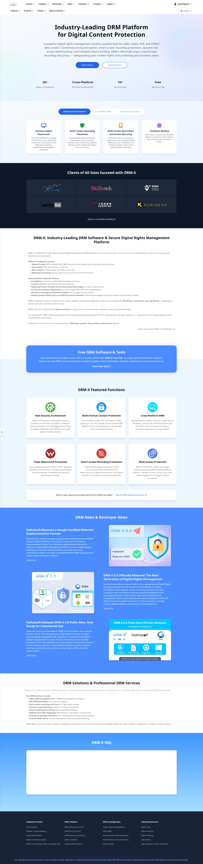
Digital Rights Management (114, 827)
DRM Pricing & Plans (73, 831)
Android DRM (108, 844)
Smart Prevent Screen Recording (116, 840)
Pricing (40, 11)
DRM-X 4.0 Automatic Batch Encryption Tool (43, 844)
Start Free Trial (114, 65)
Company (97, 4)
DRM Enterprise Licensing (75, 835)
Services (29, 4)
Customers (82, 4)
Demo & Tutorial (55, 11)
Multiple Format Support (130, 111)
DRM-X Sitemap (147, 835)
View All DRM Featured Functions (130, 495)
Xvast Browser (31, 827)
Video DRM (107, 831)
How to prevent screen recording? (154, 844)
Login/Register (183, 4)
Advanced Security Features (74, 111)
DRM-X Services (147, 831)
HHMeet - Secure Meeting (36, 831)
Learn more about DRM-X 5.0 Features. (155, 329)
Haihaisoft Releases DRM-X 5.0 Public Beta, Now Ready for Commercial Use (59, 624)
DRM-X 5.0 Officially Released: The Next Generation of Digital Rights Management (132, 577)
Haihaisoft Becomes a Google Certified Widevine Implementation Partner (60, 531)
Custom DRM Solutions (74, 844)
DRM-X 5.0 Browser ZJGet (36, 840)
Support (110, 4)
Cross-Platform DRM (103, 111)
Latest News (146, 840)
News (70, 4)
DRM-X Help (146, 827)
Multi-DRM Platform (34, 835)
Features (14, 11)
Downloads (56, 4)
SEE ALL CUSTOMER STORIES (100, 219)
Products (27, 11)
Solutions (42, 4)
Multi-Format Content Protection (115, 835)
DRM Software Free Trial (74, 827)
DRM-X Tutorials (71, 840)
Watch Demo (87, 65)
